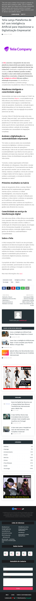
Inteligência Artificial (20, 280)
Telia (12, 282)
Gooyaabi (28, 598)
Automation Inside (7, 280)
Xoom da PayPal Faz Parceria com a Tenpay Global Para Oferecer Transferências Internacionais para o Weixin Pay (21, 405)
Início (7, 594)
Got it (23, 14)
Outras (18, 460)
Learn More (15, 14)
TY (16, 598)
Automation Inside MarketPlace (23, 535)
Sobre (12, 594)
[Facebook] (6, 554)
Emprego (18, 449)
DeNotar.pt (23, 320)
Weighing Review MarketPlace (23, 529)
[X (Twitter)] (12, 554)
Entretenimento (18, 452)
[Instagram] (18, 554)
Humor (18, 454)
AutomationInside (7, 533)
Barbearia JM (6, 537)
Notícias (30, 280)
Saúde (18, 465)
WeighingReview (6, 529)
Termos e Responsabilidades (24, 594)
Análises (18, 446)
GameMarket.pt (6, 531)
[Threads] (24, 554)
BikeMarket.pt (6, 527)
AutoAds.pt (21, 532)
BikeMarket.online (23, 527)
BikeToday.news (6, 535)
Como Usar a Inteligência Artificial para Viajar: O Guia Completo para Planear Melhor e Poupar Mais (22, 342)
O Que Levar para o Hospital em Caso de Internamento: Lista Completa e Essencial (21, 429)
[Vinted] (30, 554)
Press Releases (18, 463)
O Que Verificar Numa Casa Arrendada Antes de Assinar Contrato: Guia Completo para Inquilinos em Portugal (20, 418)
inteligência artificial (10, 78)
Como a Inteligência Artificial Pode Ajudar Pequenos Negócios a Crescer (21, 333)
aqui (21, 273)
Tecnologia (5, 282)
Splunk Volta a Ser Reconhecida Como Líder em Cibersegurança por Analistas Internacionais (22, 353)
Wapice (17, 282)
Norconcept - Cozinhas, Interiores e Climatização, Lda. (9, 540)
